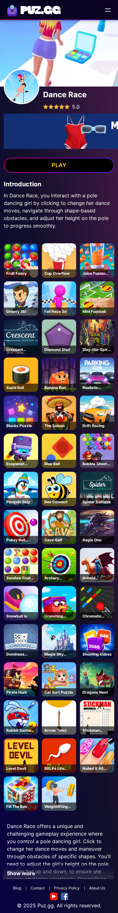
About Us (97, 888)
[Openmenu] (108, 10)
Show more (21, 873)
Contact (38, 888)
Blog (17, 888)
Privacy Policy (67, 888)
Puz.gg (45, 905)
